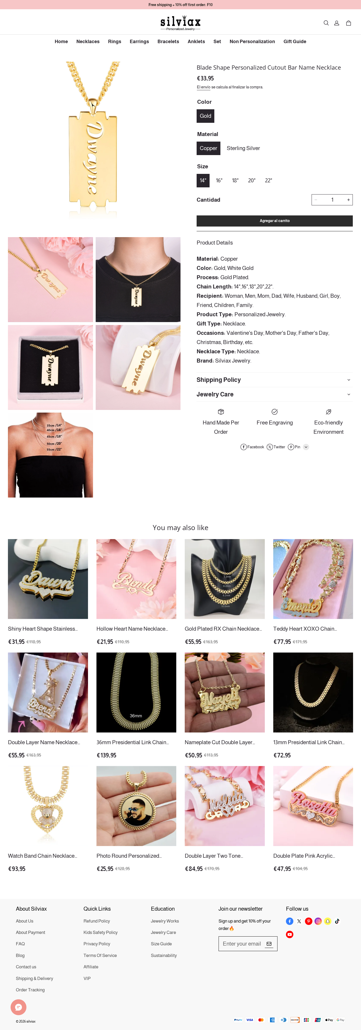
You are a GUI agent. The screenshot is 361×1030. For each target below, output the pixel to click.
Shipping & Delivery (34, 978)
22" (268, 180)
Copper (208, 148)
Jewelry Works (165, 921)
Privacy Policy (97, 943)
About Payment (30, 932)
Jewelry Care (163, 932)
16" (219, 180)
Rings (114, 41)
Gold (205, 116)
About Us (24, 921)
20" (252, 180)
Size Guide (161, 943)
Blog (20, 955)
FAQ (20, 943)
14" (203, 180)
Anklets (196, 41)
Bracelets (168, 41)
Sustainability (164, 955)
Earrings (139, 41)
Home (61, 41)
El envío (203, 87)
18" (235, 180)
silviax (30, 1021)
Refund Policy (97, 921)
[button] (326, 23)
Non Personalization (252, 41)
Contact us (26, 966)
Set (217, 41)
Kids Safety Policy (101, 932)
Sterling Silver (243, 148)
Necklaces (88, 41)
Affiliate (91, 966)
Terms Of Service (100, 955)
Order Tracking (30, 989)
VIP (87, 978)
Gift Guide (295, 41)
